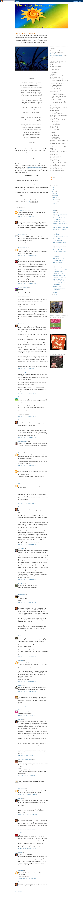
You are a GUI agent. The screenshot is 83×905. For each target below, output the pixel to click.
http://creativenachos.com (56, 55)
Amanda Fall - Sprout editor (24, 372)
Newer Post (17, 894)
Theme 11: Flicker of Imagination (60, 236)
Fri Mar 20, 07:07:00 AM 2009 (27, 255)
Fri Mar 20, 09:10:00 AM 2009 (27, 449)
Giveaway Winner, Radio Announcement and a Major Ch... (59, 251)
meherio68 (20, 583)
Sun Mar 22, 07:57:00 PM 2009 (27, 785)
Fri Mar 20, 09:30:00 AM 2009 (27, 465)
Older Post (45, 894)
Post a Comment (18, 891)
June (54, 206)
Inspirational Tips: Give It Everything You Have (58, 266)
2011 (53, 187)
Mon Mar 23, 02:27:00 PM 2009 (27, 867)
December (55, 193)
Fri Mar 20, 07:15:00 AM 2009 (27, 283)
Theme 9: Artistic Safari (58, 273)
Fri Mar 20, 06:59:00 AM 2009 (27, 244)
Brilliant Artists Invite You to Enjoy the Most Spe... (59, 259)
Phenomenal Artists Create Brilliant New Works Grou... (59, 276)
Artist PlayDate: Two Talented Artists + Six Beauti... (59, 243)
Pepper (19, 396)
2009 (53, 191)
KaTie (19, 635)
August (55, 201)
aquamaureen (21, 548)
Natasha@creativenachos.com (35, 167)
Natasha (20, 220)
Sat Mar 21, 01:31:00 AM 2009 (27, 706)
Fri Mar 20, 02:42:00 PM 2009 (27, 579)
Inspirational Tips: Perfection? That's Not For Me (59, 283)
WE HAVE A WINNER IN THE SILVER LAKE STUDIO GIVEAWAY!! (59, 288)
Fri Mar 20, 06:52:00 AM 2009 (27, 231)
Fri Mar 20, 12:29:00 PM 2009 (27, 503)
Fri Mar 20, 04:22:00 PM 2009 (27, 632)
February (55, 292)
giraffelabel (20, 259)
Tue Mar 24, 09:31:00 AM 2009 (27, 878)
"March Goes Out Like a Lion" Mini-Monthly (59, 218)
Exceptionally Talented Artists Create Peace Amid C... (59, 239)
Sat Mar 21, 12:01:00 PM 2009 (27, 775)
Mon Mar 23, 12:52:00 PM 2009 (27, 849)
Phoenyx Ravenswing (23, 287)
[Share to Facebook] (36, 202)
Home (31, 894)
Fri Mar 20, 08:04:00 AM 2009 (27, 393)
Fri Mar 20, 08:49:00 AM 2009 (27, 437)
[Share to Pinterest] (37, 202)
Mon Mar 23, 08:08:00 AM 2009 (27, 794)
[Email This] (31, 202)
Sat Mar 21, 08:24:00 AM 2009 (27, 755)
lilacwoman (21, 779)
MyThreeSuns (21, 788)
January (55, 294)
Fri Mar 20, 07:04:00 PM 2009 (27, 657)
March (54, 212)
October (55, 197)
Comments (54, 180)
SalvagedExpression (22, 210)
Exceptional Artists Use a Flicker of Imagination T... (60, 224)
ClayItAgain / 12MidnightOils (25, 759)
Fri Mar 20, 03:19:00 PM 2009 (27, 602)
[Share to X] (34, 202)
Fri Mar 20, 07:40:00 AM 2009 (27, 368)
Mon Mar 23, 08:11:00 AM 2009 (27, 814)
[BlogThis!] (33, 202)
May (54, 208)
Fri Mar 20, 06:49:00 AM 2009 (27, 216)
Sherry (19, 469)
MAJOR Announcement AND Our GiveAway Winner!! (60, 270)
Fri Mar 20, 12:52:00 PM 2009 (27, 544)
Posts (53, 177)
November (55, 195)
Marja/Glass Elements (23, 441)
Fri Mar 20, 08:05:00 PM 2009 (27, 681)
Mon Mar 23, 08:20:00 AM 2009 (27, 829)
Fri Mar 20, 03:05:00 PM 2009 (27, 591)
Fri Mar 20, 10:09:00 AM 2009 (27, 480)
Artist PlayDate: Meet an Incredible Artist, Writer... (59, 280)
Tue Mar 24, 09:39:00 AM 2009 (27, 888)
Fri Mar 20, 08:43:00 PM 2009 (27, 691)
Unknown (20, 452)
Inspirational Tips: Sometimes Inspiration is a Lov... (59, 246)
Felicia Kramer (21, 234)
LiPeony (20, 685)
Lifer (19, 483)
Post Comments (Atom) (26, 897)
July (54, 204)
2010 (53, 189)
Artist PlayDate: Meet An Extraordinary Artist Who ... (59, 263)
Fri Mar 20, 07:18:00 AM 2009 (27, 320)
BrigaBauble (21, 709)
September (55, 199)
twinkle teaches (21, 594)
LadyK (19, 695)
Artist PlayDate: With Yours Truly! (60, 227)
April (54, 210)
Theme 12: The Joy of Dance (59, 221)
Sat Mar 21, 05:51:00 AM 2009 (27, 715)
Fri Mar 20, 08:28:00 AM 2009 (27, 416)
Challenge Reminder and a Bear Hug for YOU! (60, 233)
